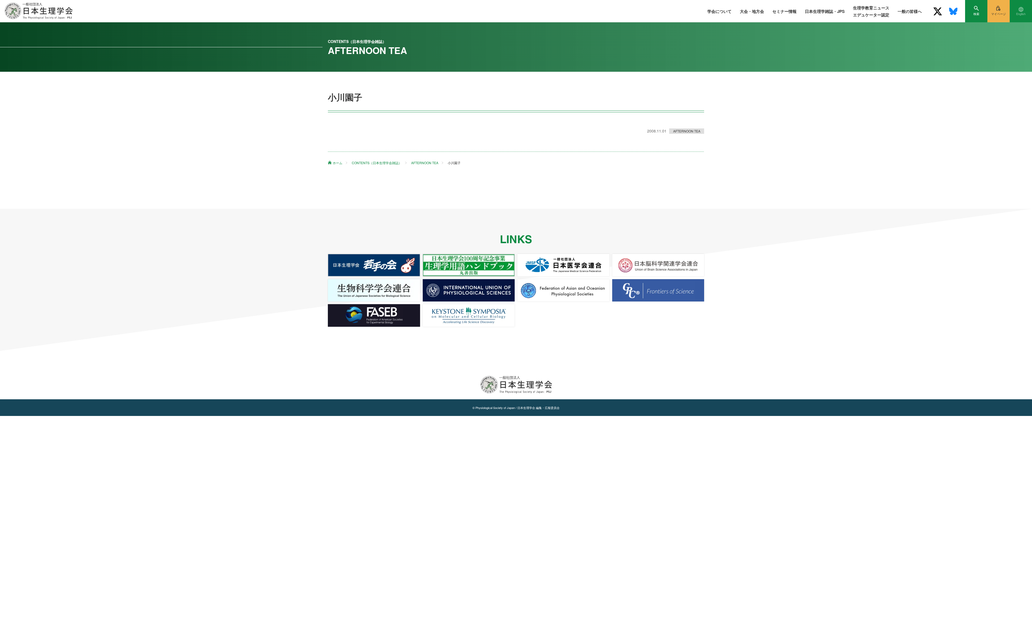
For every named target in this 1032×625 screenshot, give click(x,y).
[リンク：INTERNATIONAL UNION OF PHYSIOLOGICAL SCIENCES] (469, 290)
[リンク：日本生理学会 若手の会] (374, 265)
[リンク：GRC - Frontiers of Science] (658, 290)
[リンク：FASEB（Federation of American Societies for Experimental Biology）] (374, 315)
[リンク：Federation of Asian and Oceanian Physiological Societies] (563, 290)
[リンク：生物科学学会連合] (374, 290)
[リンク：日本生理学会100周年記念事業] (469, 265)
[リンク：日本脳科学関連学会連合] (658, 265)
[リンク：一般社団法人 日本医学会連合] (563, 265)
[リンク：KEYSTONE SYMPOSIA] (469, 315)
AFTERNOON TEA (686, 131)
